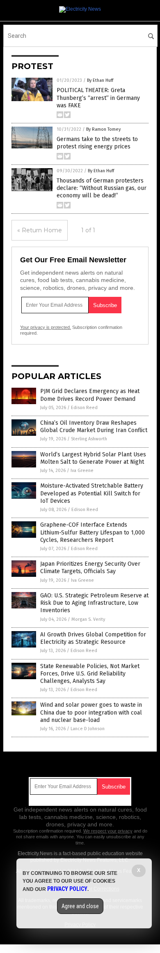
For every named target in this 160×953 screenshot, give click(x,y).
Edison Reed (84, 407)
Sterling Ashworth (89, 439)
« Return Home (39, 230)
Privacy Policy (67, 889)
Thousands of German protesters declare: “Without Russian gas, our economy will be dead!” (101, 188)
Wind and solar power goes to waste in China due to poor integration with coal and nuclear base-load (91, 712)
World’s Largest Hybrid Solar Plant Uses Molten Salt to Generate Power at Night (93, 458)
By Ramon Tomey (103, 129)
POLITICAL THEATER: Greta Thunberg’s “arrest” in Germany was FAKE (98, 98)
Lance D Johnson (88, 728)
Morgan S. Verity (88, 619)
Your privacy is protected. (45, 327)
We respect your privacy (108, 830)
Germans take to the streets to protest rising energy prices (97, 143)
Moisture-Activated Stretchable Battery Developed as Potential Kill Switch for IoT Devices (91, 493)
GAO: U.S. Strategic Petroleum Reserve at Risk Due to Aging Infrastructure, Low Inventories (94, 603)
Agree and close (80, 906)
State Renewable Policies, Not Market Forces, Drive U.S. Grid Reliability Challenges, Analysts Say (89, 674)
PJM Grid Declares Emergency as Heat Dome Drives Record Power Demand (89, 395)
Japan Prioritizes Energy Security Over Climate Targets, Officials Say (90, 567)
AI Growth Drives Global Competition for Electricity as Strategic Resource (93, 638)
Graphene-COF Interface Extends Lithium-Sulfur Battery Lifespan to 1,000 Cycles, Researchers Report (92, 532)
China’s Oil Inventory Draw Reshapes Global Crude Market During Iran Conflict (93, 426)
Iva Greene (82, 470)
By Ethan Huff (100, 80)
